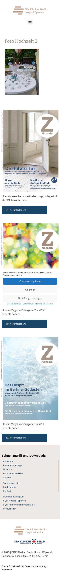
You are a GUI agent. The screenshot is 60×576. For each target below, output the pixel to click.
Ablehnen (30, 289)
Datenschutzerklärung (32, 303)
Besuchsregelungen (13, 465)
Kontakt (7, 491)
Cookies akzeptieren (30, 281)
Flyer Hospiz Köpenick (14, 500)
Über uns (7, 469)
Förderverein (9, 487)
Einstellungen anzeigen (30, 298)
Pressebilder (9, 508)
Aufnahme (8, 461)
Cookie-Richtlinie (14, 303)
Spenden (7, 477)
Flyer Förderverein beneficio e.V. (19, 504)
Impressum (48, 303)
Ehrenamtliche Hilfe (13, 473)
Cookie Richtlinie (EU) (12, 566)
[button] (30, 22)
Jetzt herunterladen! (15, 209)
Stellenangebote (11, 483)
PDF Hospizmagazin (13, 496)
